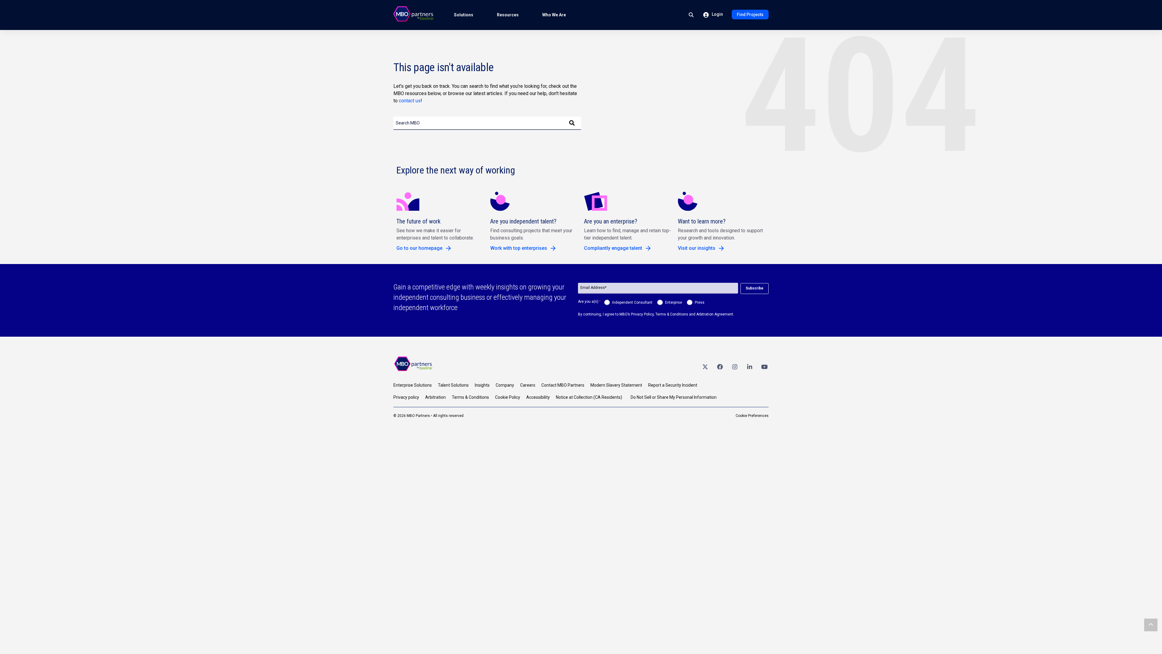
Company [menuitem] (505, 385)
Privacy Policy (642, 314)
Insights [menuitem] (482, 385)
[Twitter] (705, 366)
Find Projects (750, 14)
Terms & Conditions (671, 314)
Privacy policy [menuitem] (406, 397)
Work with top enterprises (518, 248)
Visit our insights (696, 248)
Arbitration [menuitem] (435, 397)
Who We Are (554, 14)
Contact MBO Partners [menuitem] (562, 385)
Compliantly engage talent (613, 248)
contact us (410, 101)
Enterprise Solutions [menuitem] (412, 385)
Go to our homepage (419, 248)
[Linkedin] (749, 366)
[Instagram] (734, 366)
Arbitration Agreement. (715, 314)
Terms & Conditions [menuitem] (470, 397)
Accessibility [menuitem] (538, 397)
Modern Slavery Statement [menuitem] (616, 385)
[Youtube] (764, 366)
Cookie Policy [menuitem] (507, 397)
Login (717, 14)
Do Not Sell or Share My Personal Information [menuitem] (674, 397)
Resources (508, 14)
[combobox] (487, 123)
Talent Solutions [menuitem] (453, 385)
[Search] (572, 123)
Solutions (463, 14)
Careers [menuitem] (527, 385)
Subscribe (754, 288)
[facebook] (720, 366)
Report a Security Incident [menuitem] (672, 385)
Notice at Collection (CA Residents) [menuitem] (589, 397)
